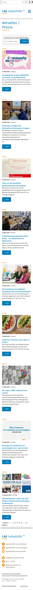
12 (19, 523)
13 (22, 523)
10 (14, 523)
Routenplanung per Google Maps (11, 574)
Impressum (24, 586)
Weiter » (4, 525)
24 (26, 523)
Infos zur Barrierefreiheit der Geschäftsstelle (14, 575)
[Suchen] (22, 2)
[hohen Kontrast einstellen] (29, 2)
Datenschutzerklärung (9, 586)
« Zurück (5, 523)
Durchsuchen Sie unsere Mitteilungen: (16, 38)
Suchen (24, 41)
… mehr (6, 89)
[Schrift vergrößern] (26, 2)
